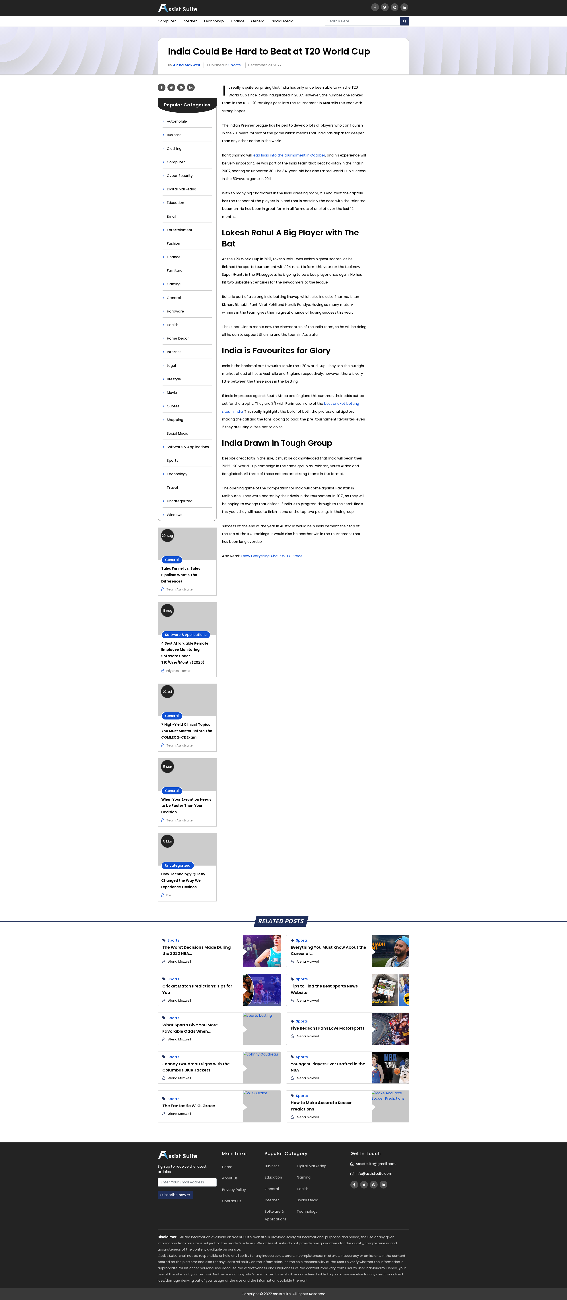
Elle (168, 895)
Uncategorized (179, 501)
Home (227, 1166)
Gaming (174, 284)
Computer (167, 21)
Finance (238, 21)
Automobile (177, 121)
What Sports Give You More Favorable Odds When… (190, 1028)
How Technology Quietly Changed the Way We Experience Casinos (183, 880)
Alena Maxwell (186, 65)
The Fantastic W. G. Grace (188, 1105)
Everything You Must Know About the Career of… (328, 950)
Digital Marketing (181, 189)
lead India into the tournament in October (288, 155)
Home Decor (178, 338)
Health (172, 324)
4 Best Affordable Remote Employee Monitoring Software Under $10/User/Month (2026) (184, 653)
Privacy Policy (234, 1189)
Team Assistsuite (179, 589)
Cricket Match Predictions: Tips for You (197, 989)
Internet (190, 21)
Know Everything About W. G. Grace (272, 556)
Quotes (173, 406)
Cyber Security (180, 175)
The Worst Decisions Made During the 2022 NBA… (196, 950)
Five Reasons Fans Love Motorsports (328, 1028)
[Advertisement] (390, 150)
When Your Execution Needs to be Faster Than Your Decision (186, 806)
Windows (174, 514)
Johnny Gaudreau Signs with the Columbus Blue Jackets (196, 1067)
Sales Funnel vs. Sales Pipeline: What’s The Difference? (180, 575)
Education (175, 202)
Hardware (175, 311)
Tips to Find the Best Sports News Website (324, 989)
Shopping (175, 419)
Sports (234, 65)
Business (174, 134)
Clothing (174, 148)
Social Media (282, 21)
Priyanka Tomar (178, 671)
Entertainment (179, 230)
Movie (172, 392)
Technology (214, 21)
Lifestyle (174, 379)
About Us (230, 1178)
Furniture (175, 270)
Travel (172, 487)
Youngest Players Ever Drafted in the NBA (328, 1067)
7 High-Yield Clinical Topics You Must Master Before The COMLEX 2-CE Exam (186, 731)
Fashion (173, 243)
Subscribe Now (173, 1194)
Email (171, 216)
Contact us (231, 1201)
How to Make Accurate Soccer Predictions (321, 1106)
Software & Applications (188, 447)
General (258, 21)
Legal (171, 365)
